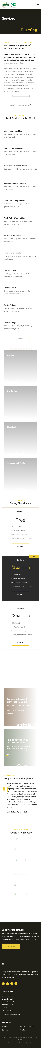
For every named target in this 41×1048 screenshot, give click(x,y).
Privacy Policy (12, 1043)
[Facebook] (7, 983)
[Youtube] (11, 983)
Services (5, 1030)
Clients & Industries (27, 1026)
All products (20, 338)
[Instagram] (15, 983)
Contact (23, 1030)
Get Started (20, 546)
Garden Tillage (10, 305)
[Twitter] (3, 983)
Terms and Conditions (26, 1043)
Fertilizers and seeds (12, 235)
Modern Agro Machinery (13, 131)
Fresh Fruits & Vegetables (14, 200)
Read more (9, 714)
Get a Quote (11, 946)
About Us (5, 1026)
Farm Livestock (10, 270)
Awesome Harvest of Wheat (15, 166)
